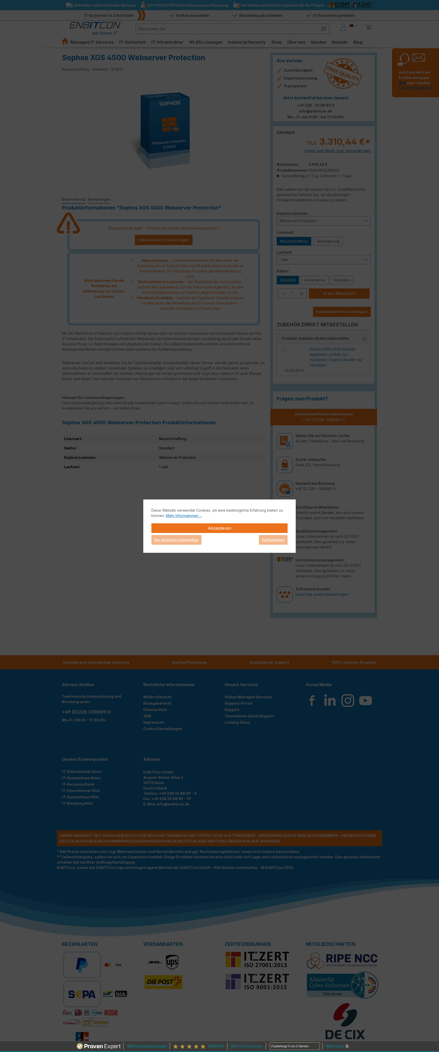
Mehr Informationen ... (184, 515)
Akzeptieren (219, 528)
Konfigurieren (273, 540)
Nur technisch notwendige (176, 540)
